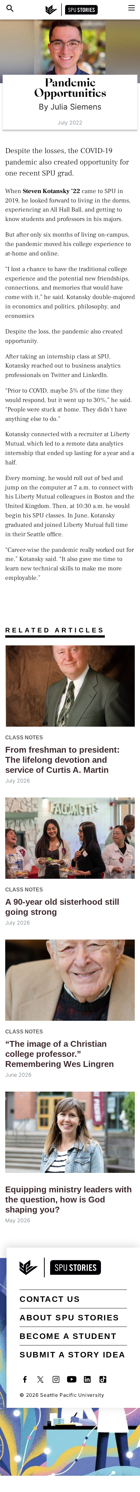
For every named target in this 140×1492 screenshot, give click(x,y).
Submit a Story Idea (73, 1354)
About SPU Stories (69, 1317)
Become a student (68, 1336)
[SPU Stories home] (72, 9)
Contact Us (50, 1299)
